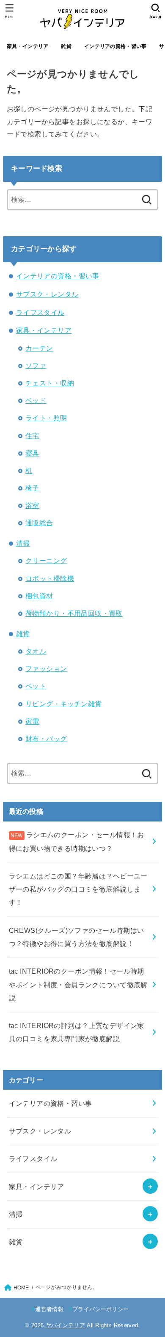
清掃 (23, 543)
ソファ (35, 365)
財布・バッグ (46, 738)
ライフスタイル (40, 312)
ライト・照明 (46, 418)
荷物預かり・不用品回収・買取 (74, 613)
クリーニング (46, 560)
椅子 (32, 488)
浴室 (32, 505)
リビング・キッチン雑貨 (63, 704)
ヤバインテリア (65, 1325)
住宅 (32, 435)
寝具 (32, 453)
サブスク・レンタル (47, 294)
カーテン (39, 348)
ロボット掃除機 (49, 578)
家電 (32, 721)
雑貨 (66, 46)
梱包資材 (39, 596)
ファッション (46, 668)
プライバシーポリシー (100, 1309)
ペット (35, 686)
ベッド (35, 400)
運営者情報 (49, 1309)
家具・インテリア (27, 46)
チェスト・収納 (49, 383)
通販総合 (39, 523)
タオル (35, 651)
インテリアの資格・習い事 (115, 46)
